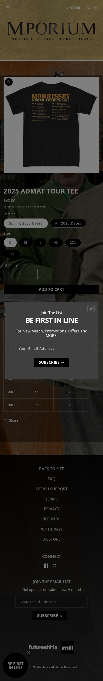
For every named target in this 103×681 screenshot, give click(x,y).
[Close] (91, 308)
